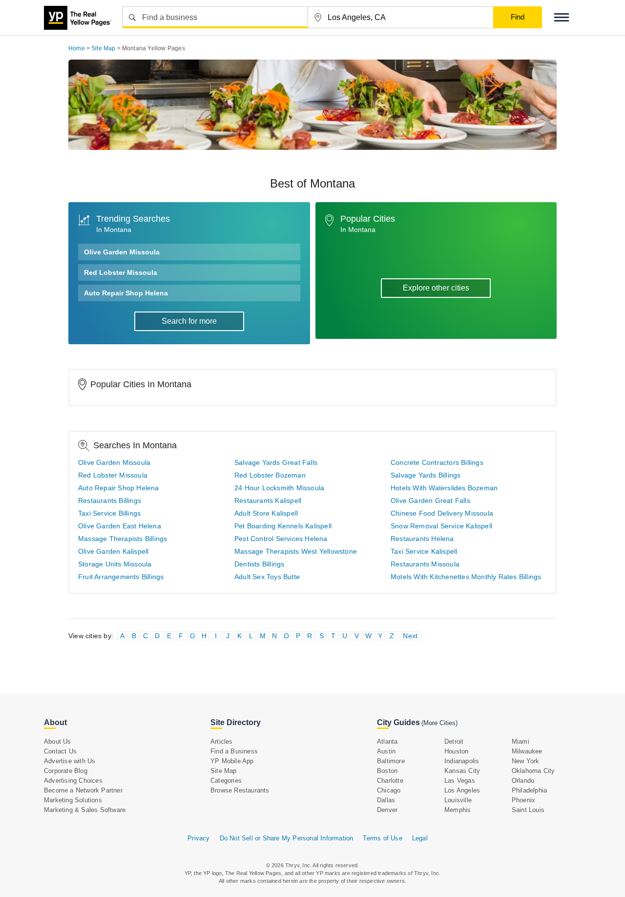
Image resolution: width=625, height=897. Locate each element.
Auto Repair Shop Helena (126, 293)
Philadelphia (529, 790)
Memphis (457, 810)
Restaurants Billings (109, 500)
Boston (387, 770)
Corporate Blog (65, 770)
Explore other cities (436, 288)
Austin (386, 751)
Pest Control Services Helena (281, 538)
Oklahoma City (533, 770)
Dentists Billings (259, 564)
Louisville (458, 800)
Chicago (388, 790)
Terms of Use (382, 838)
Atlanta (387, 741)
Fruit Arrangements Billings (121, 577)
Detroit (453, 741)
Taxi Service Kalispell (424, 551)
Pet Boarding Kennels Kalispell (283, 526)
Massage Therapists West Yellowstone (295, 551)
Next (410, 636)
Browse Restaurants (240, 790)
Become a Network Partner (83, 790)
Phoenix (523, 800)
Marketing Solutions (73, 800)
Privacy (198, 838)
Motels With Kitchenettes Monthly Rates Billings (466, 577)
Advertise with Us (69, 761)
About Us (57, 741)
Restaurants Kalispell (267, 500)
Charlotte (390, 780)
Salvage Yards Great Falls (275, 462)
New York (526, 761)
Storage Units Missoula (114, 564)
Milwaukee (527, 751)
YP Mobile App (232, 761)
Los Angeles (462, 790)
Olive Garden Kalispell (113, 551)
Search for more (189, 321)
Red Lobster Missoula (120, 272)
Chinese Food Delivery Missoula (442, 513)
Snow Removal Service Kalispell (441, 526)
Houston (456, 751)
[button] (561, 17)
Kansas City (462, 770)
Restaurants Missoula (425, 564)
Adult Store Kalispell (266, 513)
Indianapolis (461, 761)
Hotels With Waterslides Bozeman (444, 488)
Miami (520, 741)
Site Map (223, 770)
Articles (221, 741)
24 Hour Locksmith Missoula (279, 488)
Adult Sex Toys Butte (267, 577)
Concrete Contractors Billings (437, 462)
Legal (420, 838)
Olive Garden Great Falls (430, 500)
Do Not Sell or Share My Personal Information (287, 838)
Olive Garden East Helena (119, 526)
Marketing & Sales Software (84, 810)
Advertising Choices (73, 780)
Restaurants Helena (422, 538)
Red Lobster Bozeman (270, 475)
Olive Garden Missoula (122, 252)
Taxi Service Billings (109, 513)
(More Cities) (439, 723)
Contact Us (60, 751)
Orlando (523, 780)
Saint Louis (528, 810)
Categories (226, 780)
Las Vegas (459, 780)
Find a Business (234, 751)
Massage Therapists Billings (122, 538)
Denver (387, 810)
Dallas (386, 800)
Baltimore (391, 761)
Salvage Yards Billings (425, 475)
